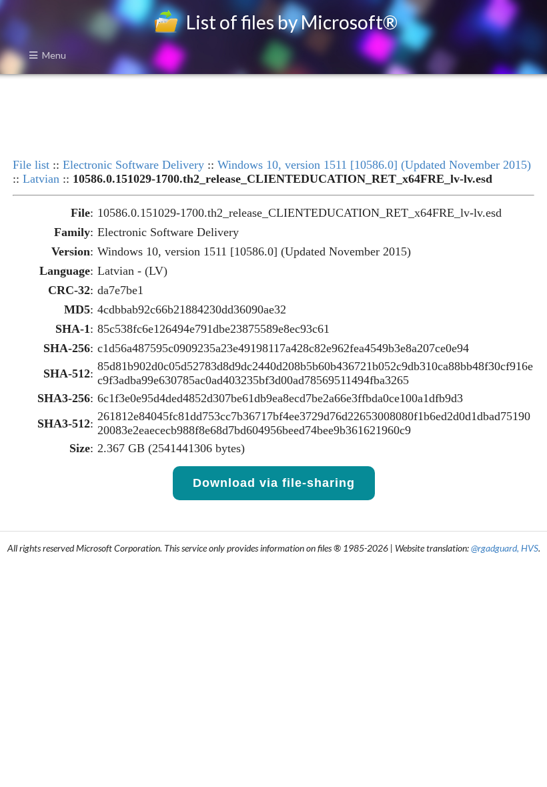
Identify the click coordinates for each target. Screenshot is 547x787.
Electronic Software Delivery (133, 164)
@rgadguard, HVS (504, 548)
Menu (54, 55)
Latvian (41, 178)
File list (31, 164)
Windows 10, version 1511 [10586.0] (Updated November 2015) (374, 164)
